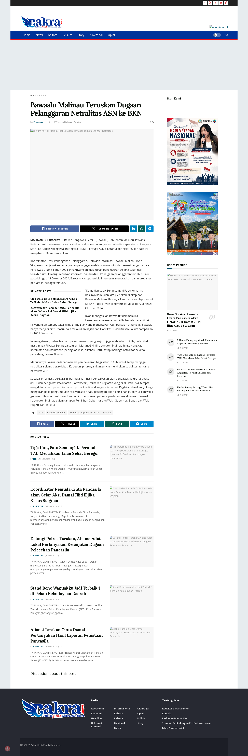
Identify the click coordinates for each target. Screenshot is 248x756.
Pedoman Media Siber (175, 718)
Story (81, 35)
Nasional (119, 723)
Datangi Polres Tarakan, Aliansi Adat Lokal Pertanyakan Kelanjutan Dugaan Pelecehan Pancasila (67, 544)
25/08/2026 (52, 646)
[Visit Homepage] (42, 22)
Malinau (107, 412)
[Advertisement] (124, 65)
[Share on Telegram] (150, 228)
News (39, 35)
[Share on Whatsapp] (141, 228)
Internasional (122, 708)
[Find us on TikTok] (226, 3)
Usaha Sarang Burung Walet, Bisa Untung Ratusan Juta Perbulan (195, 389)
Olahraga (143, 708)
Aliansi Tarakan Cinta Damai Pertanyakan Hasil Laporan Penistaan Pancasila (66, 635)
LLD (35, 459)
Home (26, 35)
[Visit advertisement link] (219, 27)
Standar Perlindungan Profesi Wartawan (186, 723)
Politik (77, 121)
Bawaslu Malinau (56, 412)
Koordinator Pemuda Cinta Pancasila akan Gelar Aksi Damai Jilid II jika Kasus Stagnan (54, 311)
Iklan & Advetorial (173, 728)
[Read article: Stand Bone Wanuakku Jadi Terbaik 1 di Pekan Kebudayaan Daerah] (132, 601)
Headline (96, 718)
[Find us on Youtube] (220, 3)
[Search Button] (227, 35)
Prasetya (38, 121)
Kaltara (52, 35)
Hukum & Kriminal (96, 725)
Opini (111, 35)
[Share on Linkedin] (133, 228)
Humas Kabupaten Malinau (84, 412)
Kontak (166, 713)
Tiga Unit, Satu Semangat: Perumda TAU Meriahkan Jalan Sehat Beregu (196, 356)
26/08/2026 (52, 506)
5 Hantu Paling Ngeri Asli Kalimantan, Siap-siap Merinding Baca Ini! (197, 342)
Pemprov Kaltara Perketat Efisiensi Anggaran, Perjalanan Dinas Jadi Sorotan (196, 373)
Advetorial (96, 35)
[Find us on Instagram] (215, 3)
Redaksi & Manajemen (175, 708)
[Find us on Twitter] (210, 3)
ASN (41, 412)
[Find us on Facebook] (205, 3)
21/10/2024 (54, 121)
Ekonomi (96, 713)
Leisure (67, 35)
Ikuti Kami (174, 98)
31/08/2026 (45, 459)
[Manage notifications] (7, 748)
